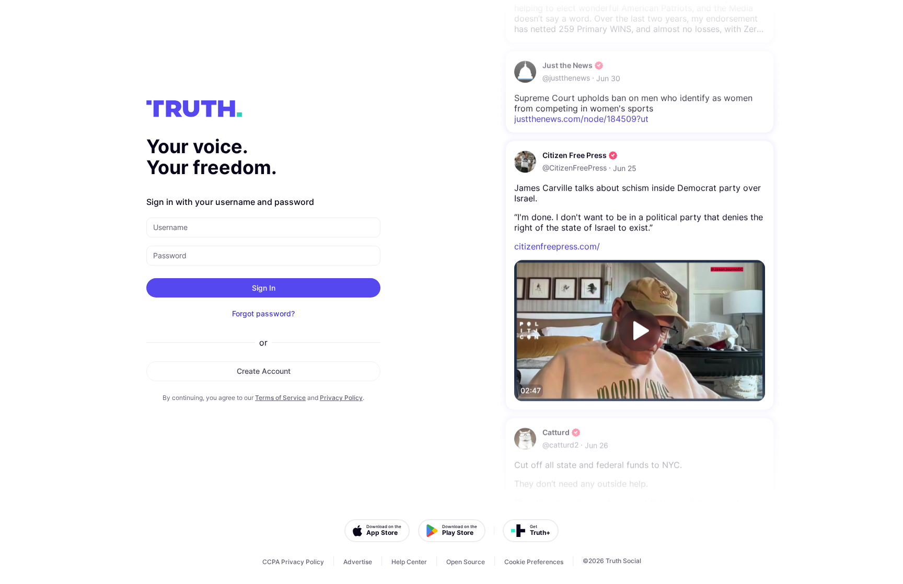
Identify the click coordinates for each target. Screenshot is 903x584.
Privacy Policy (341, 398)
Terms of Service (280, 398)
